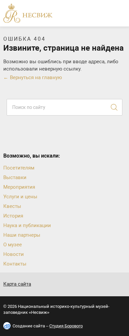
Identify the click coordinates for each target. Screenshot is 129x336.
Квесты (12, 206)
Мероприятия (19, 187)
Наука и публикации (27, 225)
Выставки (14, 177)
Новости (13, 254)
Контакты (14, 264)
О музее (12, 245)
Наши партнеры (21, 235)
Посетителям (18, 168)
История (13, 216)
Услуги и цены (20, 197)
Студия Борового (66, 325)
